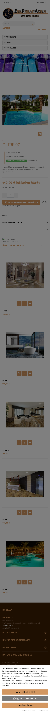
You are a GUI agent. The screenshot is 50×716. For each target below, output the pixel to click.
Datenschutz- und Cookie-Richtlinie (35, 711)
